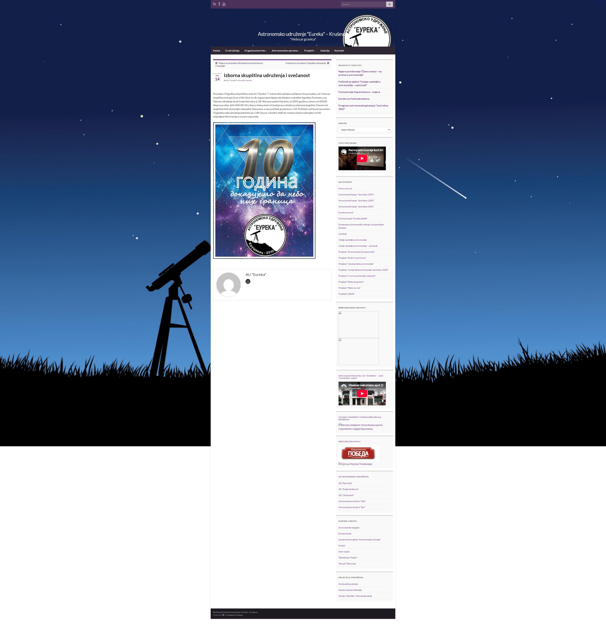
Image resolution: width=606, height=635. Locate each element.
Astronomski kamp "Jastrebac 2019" (356, 194)
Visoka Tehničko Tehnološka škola (355, 596)
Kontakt (339, 50)
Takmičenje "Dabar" (348, 557)
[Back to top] (599, 628)
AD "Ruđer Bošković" (349, 489)
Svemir (342, 545)
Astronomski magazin (349, 527)
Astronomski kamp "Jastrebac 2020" (356, 200)
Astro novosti (345, 188)
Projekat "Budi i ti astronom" (352, 257)
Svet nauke (344, 551)
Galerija (325, 50)
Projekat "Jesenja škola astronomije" (356, 263)
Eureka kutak (345, 533)
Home (216, 50)
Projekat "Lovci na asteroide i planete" (357, 275)
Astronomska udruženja (354, 476)
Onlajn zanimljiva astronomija (353, 239)
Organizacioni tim (255, 50)
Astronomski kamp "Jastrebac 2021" (356, 206)
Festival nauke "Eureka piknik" (353, 218)
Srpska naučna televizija (350, 590)
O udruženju (232, 50)
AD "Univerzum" (346, 495)
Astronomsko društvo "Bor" (352, 507)
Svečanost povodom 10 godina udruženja (306, 63)
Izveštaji (343, 233)
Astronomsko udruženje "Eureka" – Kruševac (303, 34)
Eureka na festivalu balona (354, 98)
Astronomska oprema (285, 50)
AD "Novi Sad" (345, 483)
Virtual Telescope (347, 563)
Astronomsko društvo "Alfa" (352, 501)
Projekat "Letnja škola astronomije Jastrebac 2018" (363, 269)
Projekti (309, 50)
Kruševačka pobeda (348, 584)
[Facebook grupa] (219, 3)
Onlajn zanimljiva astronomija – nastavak (358, 245)
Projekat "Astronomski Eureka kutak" (357, 251)
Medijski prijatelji (350, 441)
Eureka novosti (245, 80)
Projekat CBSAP (347, 293)
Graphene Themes (235, 615)
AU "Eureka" (231, 80)
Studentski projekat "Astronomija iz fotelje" (360, 539)
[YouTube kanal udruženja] (224, 3)
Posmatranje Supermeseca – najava (359, 91)
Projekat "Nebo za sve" (350, 287)
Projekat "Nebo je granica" (351, 281)
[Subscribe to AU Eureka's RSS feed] (214, 3)
